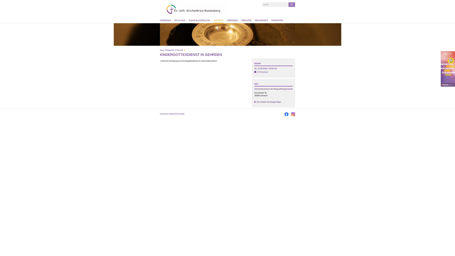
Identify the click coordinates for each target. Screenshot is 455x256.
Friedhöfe (246, 20)
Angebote (218, 20)
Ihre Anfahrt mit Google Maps (269, 102)
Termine (180, 50)
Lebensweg (232, 20)
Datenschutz (173, 114)
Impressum (164, 114)
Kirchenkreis (261, 20)
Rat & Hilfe (180, 20)
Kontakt (181, 114)
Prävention (277, 20)
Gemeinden (165, 20)
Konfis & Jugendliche (199, 20)
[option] (227, 34)
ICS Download (262, 72)
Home (162, 50)
